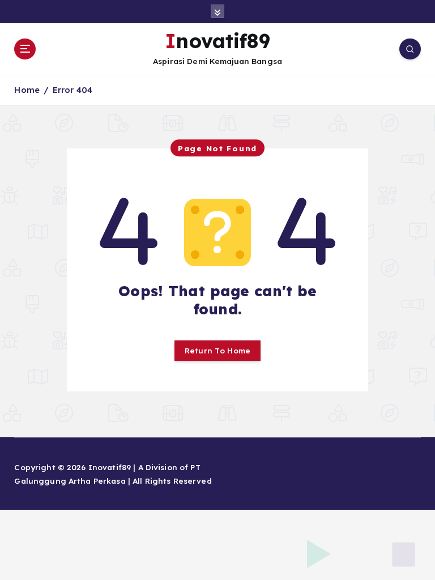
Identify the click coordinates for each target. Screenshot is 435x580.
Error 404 (72, 89)
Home (27, 89)
